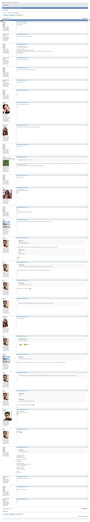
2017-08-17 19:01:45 (24, 44)
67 (10, 18)
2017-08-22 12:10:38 (24, 187)
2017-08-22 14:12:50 (24, 316)
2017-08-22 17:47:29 (24, 476)
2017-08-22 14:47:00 (24, 372)
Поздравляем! (11, 15)
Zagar (4, 219)
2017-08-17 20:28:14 (24, 67)
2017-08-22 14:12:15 (24, 298)
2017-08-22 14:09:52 (24, 237)
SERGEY (4, 102)
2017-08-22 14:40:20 (24, 354)
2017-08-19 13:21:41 (24, 175)
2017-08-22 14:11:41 (24, 280)
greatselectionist (6, 34)
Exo (3, 237)
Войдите (9, 12)
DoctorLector (5, 125)
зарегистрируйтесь (16, 12)
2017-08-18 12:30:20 (24, 144)
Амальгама (5, 15)
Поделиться (19, 21)
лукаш (4, 21)
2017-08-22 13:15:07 (24, 207)
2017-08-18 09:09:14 (24, 102)
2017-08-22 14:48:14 (24, 390)
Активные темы (5, 511)
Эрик (4, 156)
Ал (3, 187)
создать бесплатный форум (82, 516)
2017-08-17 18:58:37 (24, 34)
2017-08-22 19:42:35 (24, 486)
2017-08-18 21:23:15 (24, 156)
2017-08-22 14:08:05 (24, 219)
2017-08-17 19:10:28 (24, 57)
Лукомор (4, 409)
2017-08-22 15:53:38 (24, 447)
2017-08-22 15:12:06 (24, 409)
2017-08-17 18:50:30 (24, 21)
